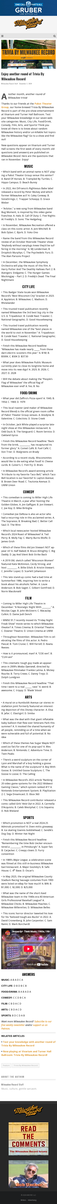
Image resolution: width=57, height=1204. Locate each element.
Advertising (32, 1200)
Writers (23, 1200)
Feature (6, 1065)
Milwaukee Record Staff (9, 84)
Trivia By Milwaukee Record (26, 1065)
